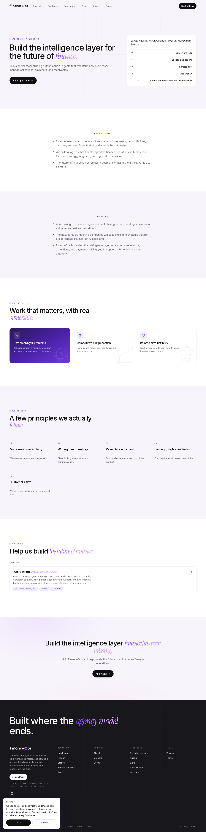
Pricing (85, 6)
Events (97, 762)
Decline (44, 822)
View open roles (23, 80)
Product (37, 6)
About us (97, 6)
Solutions (52, 6)
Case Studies (136, 767)
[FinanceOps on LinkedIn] (12, 793)
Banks (61, 772)
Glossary (134, 772)
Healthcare (63, 753)
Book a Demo (187, 6)
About (97, 753)
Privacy (170, 753)
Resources (69, 6)
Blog (132, 762)
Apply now (103, 673)
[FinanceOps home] (19, 6)
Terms (169, 758)
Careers (110, 6)
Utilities (61, 762)
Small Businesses (66, 767)
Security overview (139, 753)
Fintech (61, 758)
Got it (18, 822)
